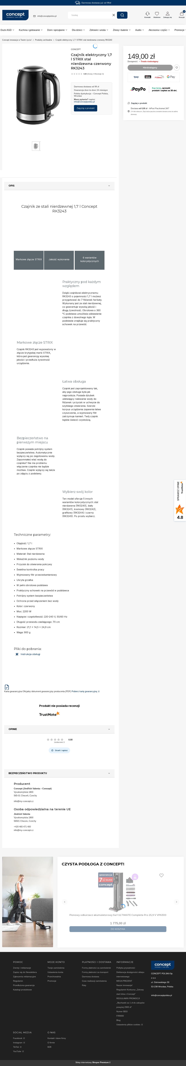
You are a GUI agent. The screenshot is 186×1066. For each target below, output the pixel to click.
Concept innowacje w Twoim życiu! (17, 40)
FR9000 (120, 1016)
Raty (84, 985)
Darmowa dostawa (90, 976)
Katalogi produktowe (22, 989)
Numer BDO (122, 1011)
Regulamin (18, 981)
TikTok (16, 1047)
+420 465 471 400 (22, 826)
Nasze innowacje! (124, 985)
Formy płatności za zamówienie (96, 968)
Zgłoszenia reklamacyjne (24, 976)
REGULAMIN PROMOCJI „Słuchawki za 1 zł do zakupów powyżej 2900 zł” (130, 1002)
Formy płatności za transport (95, 972)
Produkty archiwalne (43, 40)
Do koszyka (118, 929)
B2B (49, 1047)
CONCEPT (76, 49)
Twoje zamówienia (56, 968)
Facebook (18, 1038)
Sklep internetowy (92, 1062)
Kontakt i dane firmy (57, 1038)
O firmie (51, 1042)
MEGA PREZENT (124, 981)
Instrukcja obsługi (30, 654)
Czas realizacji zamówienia (94, 981)
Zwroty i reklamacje (22, 968)
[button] (122, 15)
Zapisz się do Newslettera (25, 972)
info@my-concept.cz (24, 801)
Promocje (52, 981)
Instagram (18, 1042)
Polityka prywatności (125, 968)
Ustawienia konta (55, 972)
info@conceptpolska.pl (47, 16)
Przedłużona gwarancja (24, 985)
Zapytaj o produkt (86, 108)
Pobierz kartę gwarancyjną (85, 691)
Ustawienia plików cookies (128, 1024)
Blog (118, 1020)
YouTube (17, 1051)
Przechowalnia (54, 976)
